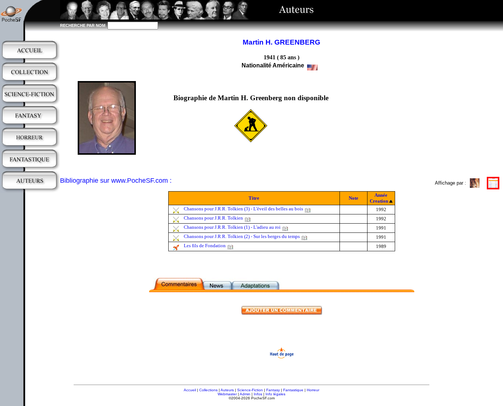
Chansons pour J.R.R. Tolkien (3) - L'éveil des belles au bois (243, 208)
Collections (208, 390)
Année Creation (379, 198)
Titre (254, 198)
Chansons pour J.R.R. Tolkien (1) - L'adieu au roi (232, 227)
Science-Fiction (250, 390)
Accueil (190, 390)
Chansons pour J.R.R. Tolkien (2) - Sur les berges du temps (242, 236)
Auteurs (227, 390)
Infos (258, 394)
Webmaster (227, 394)
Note (353, 198)
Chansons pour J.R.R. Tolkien (213, 218)
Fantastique (293, 390)
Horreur (313, 390)
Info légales (275, 394)
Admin (245, 394)
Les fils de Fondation (205, 245)
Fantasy (273, 390)
